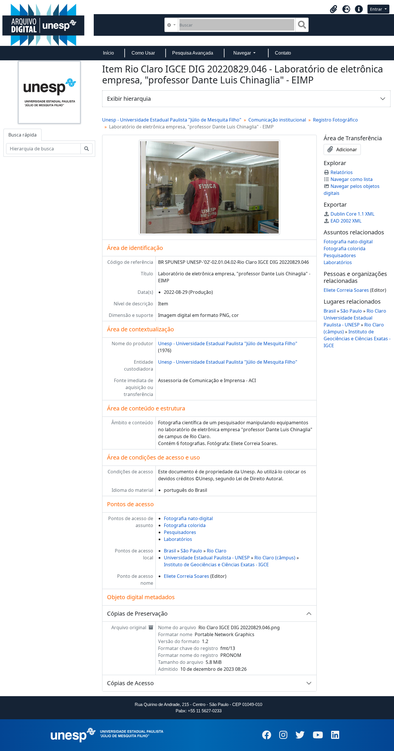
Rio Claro (216, 551)
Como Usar (143, 53)
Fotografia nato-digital (188, 518)
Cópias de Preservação (137, 613)
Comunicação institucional (277, 120)
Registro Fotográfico (335, 120)
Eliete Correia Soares (186, 576)
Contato (283, 53)
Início (108, 53)
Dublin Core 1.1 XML (352, 214)
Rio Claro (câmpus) (274, 557)
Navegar (242, 53)
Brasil (170, 551)
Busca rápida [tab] (22, 135)
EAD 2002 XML (346, 221)
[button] (333, 9)
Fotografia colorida (185, 525)
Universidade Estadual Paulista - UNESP (207, 557)
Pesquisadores (180, 532)
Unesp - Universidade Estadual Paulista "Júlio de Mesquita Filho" (171, 120)
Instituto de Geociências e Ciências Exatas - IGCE (216, 564)
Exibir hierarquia (129, 98)
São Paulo (191, 551)
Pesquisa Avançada (192, 53)
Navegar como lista (352, 179)
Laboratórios (178, 539)
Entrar (376, 9)
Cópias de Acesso (130, 683)
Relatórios (342, 172)
